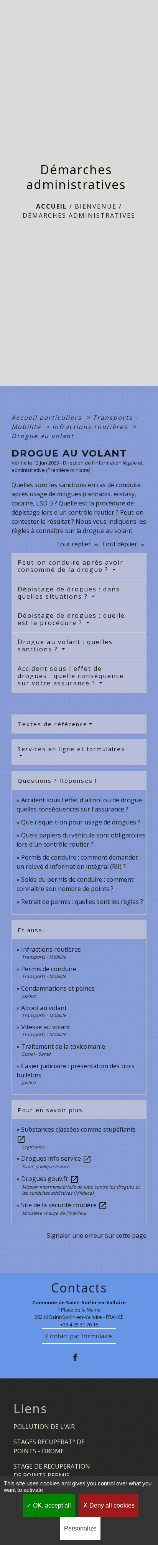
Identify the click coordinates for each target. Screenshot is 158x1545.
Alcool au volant (44, 1008)
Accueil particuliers (48, 417)
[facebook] (78, 1357)
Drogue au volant (43, 436)
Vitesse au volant (46, 1027)
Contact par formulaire (79, 1336)
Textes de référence (52, 724)
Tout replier (78, 544)
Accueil (51, 206)
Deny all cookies (111, 1505)
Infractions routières (91, 427)
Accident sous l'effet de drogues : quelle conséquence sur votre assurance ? (71, 675)
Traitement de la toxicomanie (63, 1046)
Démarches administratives (79, 215)
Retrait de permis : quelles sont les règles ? (82, 901)
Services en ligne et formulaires (71, 749)
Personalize (80, 1528)
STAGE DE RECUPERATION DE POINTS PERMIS (51, 1471)
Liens (30, 1408)
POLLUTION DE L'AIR (44, 1426)
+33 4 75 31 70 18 (79, 1324)
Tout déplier (124, 544)
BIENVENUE (96, 206)
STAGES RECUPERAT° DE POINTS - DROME (49, 1446)
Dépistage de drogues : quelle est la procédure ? (71, 619)
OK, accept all (51, 1505)
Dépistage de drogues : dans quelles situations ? (69, 593)
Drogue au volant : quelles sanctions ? (65, 645)
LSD (42, 503)
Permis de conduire (48, 969)
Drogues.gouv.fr (50, 1178)
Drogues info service (56, 1158)
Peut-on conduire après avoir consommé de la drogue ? (70, 566)
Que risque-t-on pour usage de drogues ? (80, 822)
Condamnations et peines (58, 988)
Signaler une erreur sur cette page (96, 1235)
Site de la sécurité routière (64, 1205)
